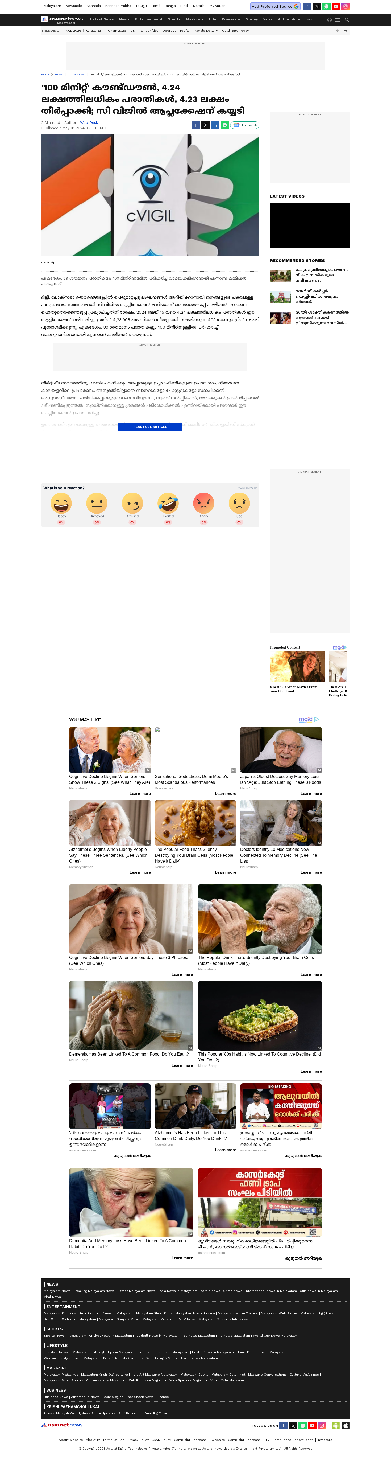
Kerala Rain (94, 30)
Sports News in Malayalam (65, 1336)
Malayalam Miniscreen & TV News (169, 1319)
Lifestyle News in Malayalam (66, 1352)
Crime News (232, 1291)
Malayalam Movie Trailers (238, 1313)
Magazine (195, 19)
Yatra (268, 19)
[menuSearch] (347, 20)
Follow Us (250, 125)
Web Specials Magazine (188, 1380)
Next (346, 31)
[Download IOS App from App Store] (345, 1425)
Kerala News (210, 1291)
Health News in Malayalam (213, 1352)
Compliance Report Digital (293, 1440)
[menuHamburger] (338, 20)
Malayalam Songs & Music (119, 1319)
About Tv (93, 1440)
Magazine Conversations (267, 1374)
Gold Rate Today (235, 30)
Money (252, 19)
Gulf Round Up (130, 1413)
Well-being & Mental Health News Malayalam (182, 1358)
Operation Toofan (176, 30)
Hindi (184, 6)
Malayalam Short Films (154, 1313)
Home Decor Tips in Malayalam (261, 1352)
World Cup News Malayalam (275, 1336)
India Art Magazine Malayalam (154, 1374)
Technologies (112, 1397)
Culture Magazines (304, 1374)
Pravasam (231, 19)
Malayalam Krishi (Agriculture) (104, 1374)
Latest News (102, 19)
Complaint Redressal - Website (199, 1440)
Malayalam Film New (60, 1313)
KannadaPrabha (118, 6)
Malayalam (52, 6)
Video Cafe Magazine (227, 1380)
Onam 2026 (117, 30)
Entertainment (149, 19)
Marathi (199, 6)
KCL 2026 (73, 30)
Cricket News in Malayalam (110, 1336)
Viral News (52, 1297)
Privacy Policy (138, 1440)
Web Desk (89, 122)
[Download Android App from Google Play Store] (336, 1425)
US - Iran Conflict (144, 30)
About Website (71, 1440)
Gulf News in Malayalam (319, 1291)
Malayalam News (57, 1291)
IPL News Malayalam (234, 1336)
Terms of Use (113, 1440)
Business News (56, 1397)
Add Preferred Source (272, 6)
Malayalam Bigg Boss (317, 1313)
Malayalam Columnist (228, 1374)
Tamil (155, 6)
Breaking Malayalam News (94, 1291)
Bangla (170, 6)
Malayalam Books (195, 1374)
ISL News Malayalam (198, 1336)
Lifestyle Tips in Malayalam (114, 1352)
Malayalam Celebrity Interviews (224, 1319)
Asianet (61, 1425)
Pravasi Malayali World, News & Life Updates (79, 1413)
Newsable (73, 6)
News (124, 19)
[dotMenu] (309, 20)
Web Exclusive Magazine (147, 1380)
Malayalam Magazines (61, 1374)
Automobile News (85, 1397)
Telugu (141, 6)
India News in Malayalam (178, 1291)
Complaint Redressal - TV (248, 1440)
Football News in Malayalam (157, 1336)
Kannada (93, 6)
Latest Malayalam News (137, 1291)
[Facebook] (307, 6)
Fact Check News (140, 1397)
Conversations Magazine (105, 1380)
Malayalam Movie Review (195, 1313)
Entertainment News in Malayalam (106, 1313)
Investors (324, 1440)
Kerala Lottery (206, 30)
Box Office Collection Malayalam (70, 1319)
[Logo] (63, 20)
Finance (163, 1397)
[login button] (330, 20)
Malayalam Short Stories (63, 1380)
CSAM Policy (161, 1440)
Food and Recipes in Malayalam (164, 1352)
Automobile (289, 19)
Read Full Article (150, 427)
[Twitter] (317, 6)
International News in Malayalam (271, 1291)
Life (213, 19)
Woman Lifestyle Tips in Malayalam (72, 1358)
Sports (174, 19)
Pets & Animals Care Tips (123, 1358)
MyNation (218, 6)
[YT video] (336, 6)
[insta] (345, 6)
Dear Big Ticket (156, 1413)
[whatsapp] (326, 6)
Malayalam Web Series (279, 1313)
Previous (338, 31)
